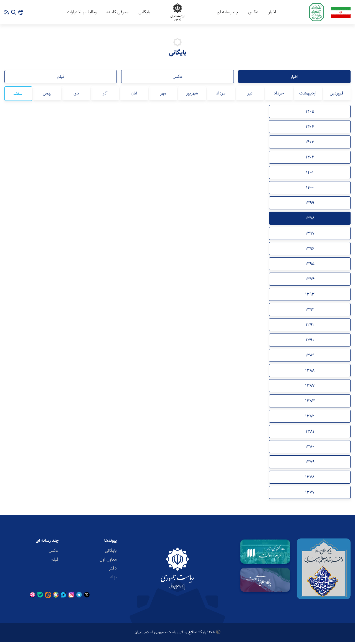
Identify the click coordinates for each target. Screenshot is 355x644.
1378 (310, 477)
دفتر (113, 568)
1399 (309, 202)
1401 (310, 172)
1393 (310, 294)
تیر (249, 93)
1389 (310, 355)
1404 (310, 126)
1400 (310, 187)
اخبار (272, 12)
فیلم (61, 76)
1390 (310, 340)
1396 (309, 248)
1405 (310, 111)
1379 (310, 461)
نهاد (113, 577)
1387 (310, 385)
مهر (163, 93)
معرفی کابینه (117, 12)
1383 (310, 400)
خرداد (279, 93)
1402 (310, 157)
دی (76, 93)
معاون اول (108, 559)
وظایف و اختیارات (82, 12)
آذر (105, 93)
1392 (310, 309)
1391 (310, 324)
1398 (310, 218)
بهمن (47, 93)
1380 (309, 446)
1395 (310, 263)
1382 (310, 416)
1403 (309, 141)
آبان (134, 93)
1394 (310, 279)
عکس (253, 12)
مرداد (220, 93)
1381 (310, 431)
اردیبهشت (307, 93)
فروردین (336, 93)
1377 (310, 492)
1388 (310, 370)
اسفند (18, 93)
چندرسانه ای (227, 12)
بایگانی (144, 12)
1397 (310, 233)
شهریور (192, 93)
